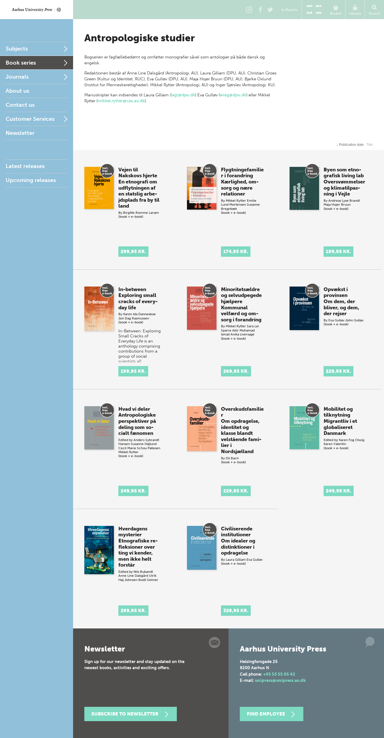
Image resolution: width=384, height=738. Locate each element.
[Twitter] (270, 9)
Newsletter (20, 133)
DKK (319, 6)
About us (17, 90)
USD (318, 13)
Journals (17, 76)
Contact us (20, 104)
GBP (309, 6)
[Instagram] (249, 9)
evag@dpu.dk (233, 94)
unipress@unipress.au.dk (280, 680)
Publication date (350, 145)
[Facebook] (260, 9)
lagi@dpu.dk (183, 94)
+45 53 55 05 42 (279, 674)
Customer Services (30, 118)
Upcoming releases (31, 180)
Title (369, 145)
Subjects (17, 48)
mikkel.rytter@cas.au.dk (121, 100)
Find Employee (266, 714)
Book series (21, 62)
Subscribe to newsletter (125, 714)
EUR (309, 13)
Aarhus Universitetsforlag (36, 9)
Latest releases (25, 166)
